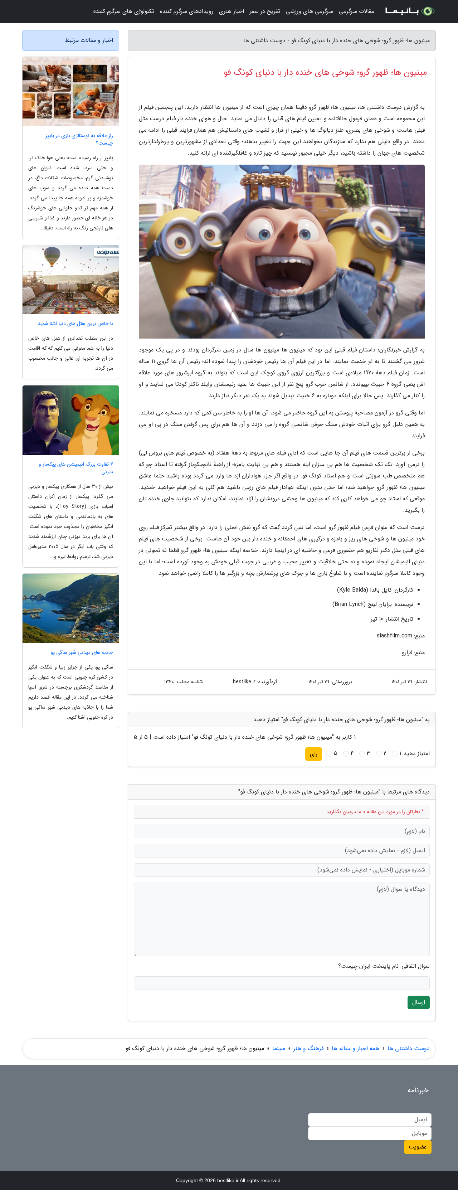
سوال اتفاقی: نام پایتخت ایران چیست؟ (384, 966)
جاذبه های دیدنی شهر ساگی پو (82, 652)
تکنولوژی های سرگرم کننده (123, 11)
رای (313, 753)
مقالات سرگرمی (356, 11)
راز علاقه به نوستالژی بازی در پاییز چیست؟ (79, 139)
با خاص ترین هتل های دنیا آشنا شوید (75, 323)
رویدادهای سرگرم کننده (186, 11)
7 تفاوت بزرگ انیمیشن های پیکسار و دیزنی (76, 468)
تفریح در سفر (265, 11)
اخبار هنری (231, 11)
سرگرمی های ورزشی (309, 11)
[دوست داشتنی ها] (409, 11)
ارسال (418, 1002)
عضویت (418, 1146)
